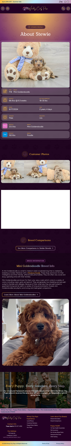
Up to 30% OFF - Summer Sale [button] (11, 2)
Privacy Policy (60, 443)
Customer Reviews (32, 423)
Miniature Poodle (34, 273)
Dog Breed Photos (33, 410)
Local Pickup (30, 421)
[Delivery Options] (61, 2)
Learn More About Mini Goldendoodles (20, 295)
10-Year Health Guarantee (58, 428)
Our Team (29, 427)
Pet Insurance (54, 430)
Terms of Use (45, 443)
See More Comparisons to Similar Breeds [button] (34, 248)
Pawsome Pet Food (56, 434)
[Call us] (63, 8)
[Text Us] (68, 8)
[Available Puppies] (8, 8)
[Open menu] (3, 8)
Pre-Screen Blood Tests (57, 432)
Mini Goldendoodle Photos (49, 410)
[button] (65, 2)
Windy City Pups (6, 410)
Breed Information (55, 418)
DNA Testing (54, 436)
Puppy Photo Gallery (19, 410)
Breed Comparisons (56, 421)
